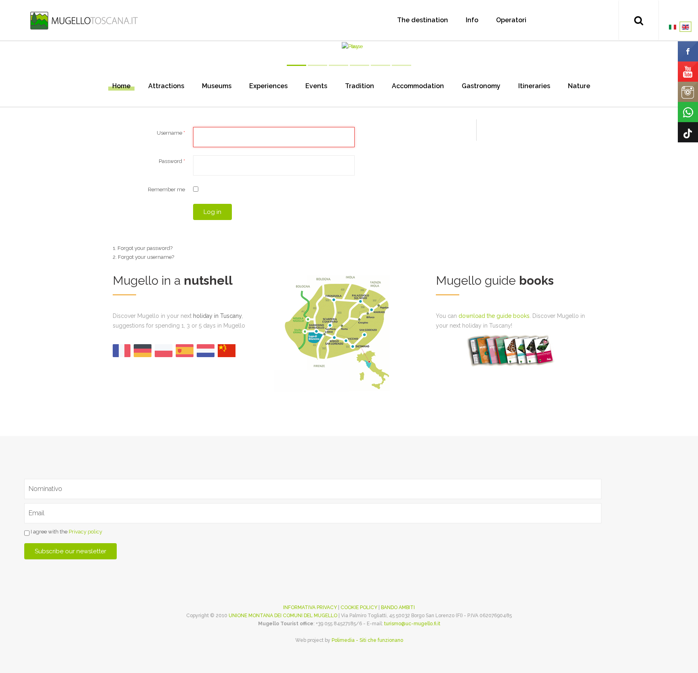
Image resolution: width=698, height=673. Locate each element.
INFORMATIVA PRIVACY (310, 607)
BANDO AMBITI (398, 607)
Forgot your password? (145, 248)
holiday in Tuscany (217, 316)
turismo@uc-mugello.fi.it (412, 623)
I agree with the (65, 532)
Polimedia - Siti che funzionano (367, 640)
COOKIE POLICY (359, 607)
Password (172, 161)
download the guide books (494, 316)
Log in (212, 212)
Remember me (166, 189)
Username (171, 133)
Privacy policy (85, 532)
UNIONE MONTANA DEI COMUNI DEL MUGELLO (283, 615)
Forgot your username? (146, 257)
